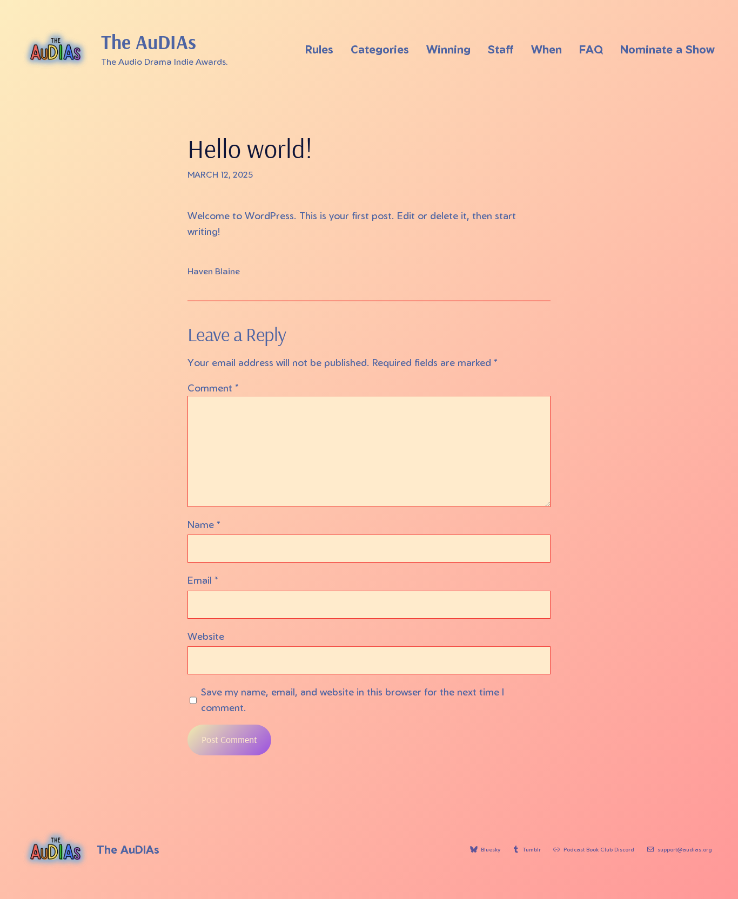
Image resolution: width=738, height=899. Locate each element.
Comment (213, 388)
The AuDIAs (148, 42)
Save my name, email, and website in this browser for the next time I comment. (352, 699)
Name (203, 524)
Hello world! (249, 149)
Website (205, 636)
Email (202, 580)
